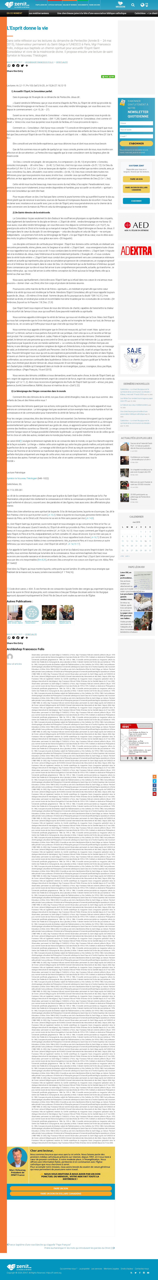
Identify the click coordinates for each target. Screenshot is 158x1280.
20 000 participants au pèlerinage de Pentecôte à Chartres (140, 497)
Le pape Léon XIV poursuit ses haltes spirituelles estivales (126, 618)
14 (136, 541)
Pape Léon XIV (41, 5)
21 (136, 546)
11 (123, 541)
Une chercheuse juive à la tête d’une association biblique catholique (44, 13)
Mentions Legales (111, 1269)
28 (136, 551)
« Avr (122, 556)
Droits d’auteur (127, 1269)
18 (123, 546)
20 (132, 546)
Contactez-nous (142, 1269)
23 (146, 546)
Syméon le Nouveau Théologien (22, 478)
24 (150, 546)
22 (141, 546)
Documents (83, 5)
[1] (21, 441)
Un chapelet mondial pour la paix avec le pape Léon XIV (141, 471)
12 (127, 541)
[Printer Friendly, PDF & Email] (108, 76)
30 (146, 551)
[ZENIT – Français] (20, 5)
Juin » (127, 556)
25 (123, 551)
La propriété (84, 1269)
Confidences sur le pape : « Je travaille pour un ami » (140, 458)
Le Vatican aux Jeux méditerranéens (134, 405)
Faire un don (94, 5)
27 (132, 551)
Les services (96, 1269)
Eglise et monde (70, 5)
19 (127, 546)
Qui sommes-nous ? (68, 1269)
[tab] (128, 726)
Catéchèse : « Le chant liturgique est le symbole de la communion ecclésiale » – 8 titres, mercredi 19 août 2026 (136, 391)
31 (150, 551)
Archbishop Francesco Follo (39, 62)
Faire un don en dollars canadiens (60, 1193)
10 (150, 536)
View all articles (14, 664)
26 (127, 551)
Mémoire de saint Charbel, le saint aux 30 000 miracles (141, 483)
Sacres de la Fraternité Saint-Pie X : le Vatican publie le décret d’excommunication (141, 445)
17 (150, 541)
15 (141, 541)
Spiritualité (62, 62)
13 (132, 541)
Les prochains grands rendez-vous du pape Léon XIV (126, 599)
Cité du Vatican (55, 5)
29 (141, 551)
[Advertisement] (61, 1220)
